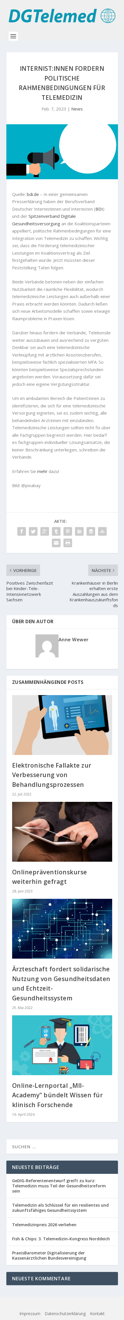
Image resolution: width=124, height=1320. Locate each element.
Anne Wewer (74, 639)
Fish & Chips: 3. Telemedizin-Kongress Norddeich (61, 1238)
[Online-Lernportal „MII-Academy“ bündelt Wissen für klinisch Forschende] (62, 1045)
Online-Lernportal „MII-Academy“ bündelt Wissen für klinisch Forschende (57, 1095)
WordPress (106, 1305)
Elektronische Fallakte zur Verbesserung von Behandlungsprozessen (51, 775)
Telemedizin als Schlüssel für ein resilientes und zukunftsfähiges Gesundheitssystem (60, 1207)
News (77, 109)
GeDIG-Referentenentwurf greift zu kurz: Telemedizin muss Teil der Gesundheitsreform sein (59, 1186)
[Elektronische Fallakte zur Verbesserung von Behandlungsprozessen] (62, 725)
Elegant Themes (50, 1305)
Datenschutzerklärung (65, 1313)
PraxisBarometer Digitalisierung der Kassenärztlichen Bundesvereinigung (49, 1255)
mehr (42, 471)
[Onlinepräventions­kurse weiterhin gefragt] (62, 832)
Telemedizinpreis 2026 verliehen (44, 1224)
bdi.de (33, 194)
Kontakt (97, 1313)
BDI (99, 209)
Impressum (29, 1313)
